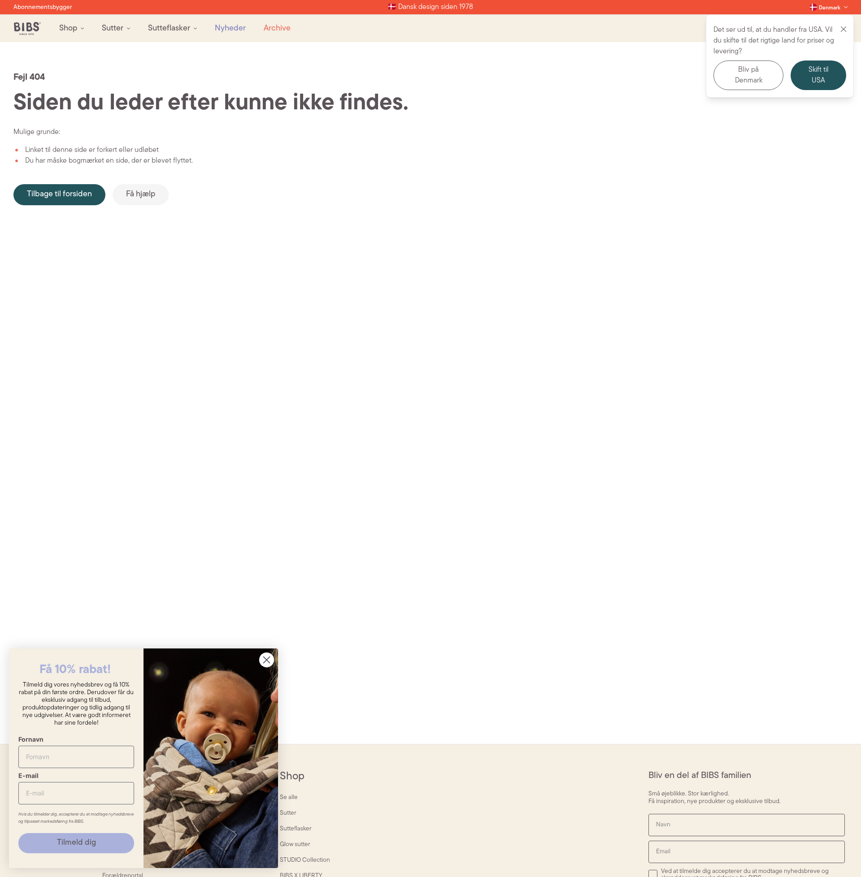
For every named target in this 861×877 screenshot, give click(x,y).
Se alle (289, 797)
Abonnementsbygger (42, 7)
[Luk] (843, 29)
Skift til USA (819, 75)
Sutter (288, 813)
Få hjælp (140, 194)
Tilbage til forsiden (59, 194)
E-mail (28, 775)
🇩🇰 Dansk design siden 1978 (430, 7)
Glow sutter (295, 844)
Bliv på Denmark (748, 75)
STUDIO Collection (305, 860)
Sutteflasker (296, 828)
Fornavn (30, 739)
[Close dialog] (266, 660)
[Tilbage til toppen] (838, 854)
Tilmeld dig (76, 843)
